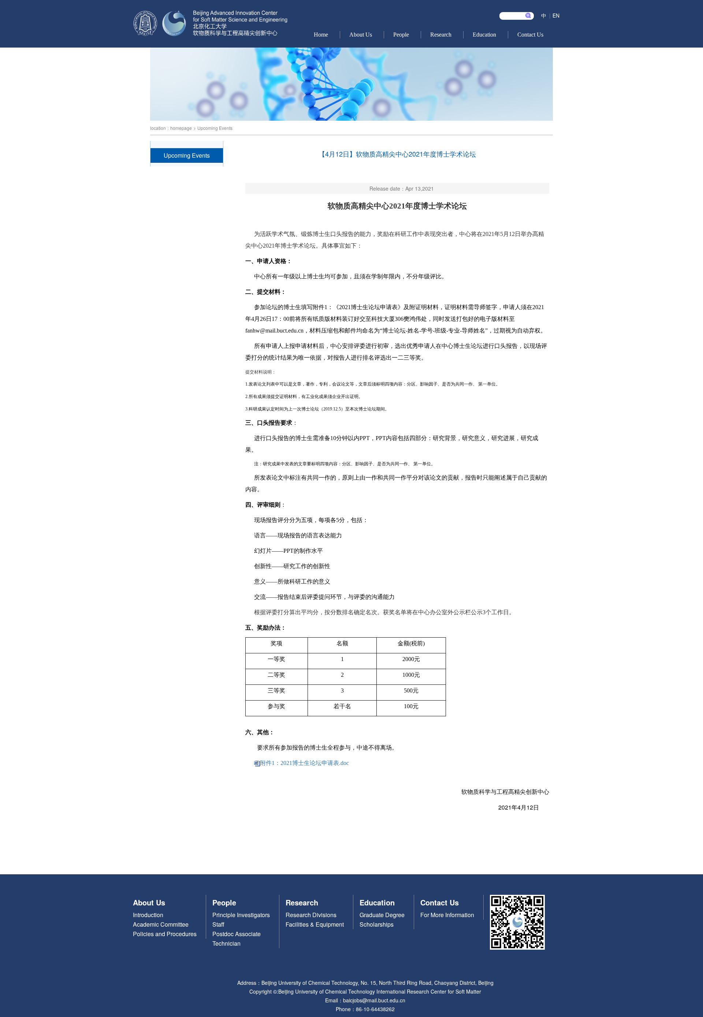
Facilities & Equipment (315, 924)
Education (484, 34)
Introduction (148, 915)
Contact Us (530, 34)
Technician (226, 943)
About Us (360, 34)
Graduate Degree (382, 915)
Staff (218, 924)
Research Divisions (311, 915)
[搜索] (528, 15)
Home (321, 34)
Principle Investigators (241, 915)
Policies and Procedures (165, 934)
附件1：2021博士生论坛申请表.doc (304, 763)
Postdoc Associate (236, 934)
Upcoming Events (215, 128)
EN (556, 15)
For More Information (447, 915)
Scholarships (377, 924)
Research (440, 34)
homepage (181, 128)
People (401, 34)
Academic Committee (161, 924)
